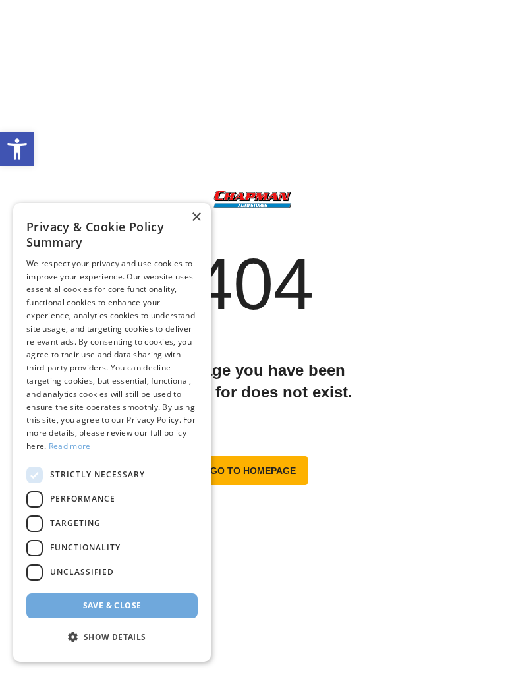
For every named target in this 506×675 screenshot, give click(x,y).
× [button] (196, 217)
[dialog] (112, 432)
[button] (17, 149)
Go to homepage (253, 470)
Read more (70, 446)
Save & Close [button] (112, 605)
